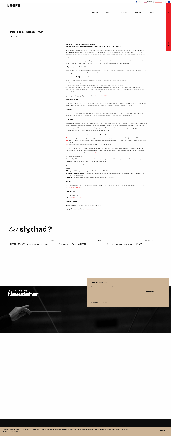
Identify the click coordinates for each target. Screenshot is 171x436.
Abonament (105, 302)
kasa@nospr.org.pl (76, 197)
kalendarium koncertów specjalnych (98, 153)
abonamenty (89, 209)
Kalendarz (94, 13)
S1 (66, 138)
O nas (152, 13)
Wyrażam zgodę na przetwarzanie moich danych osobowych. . (110, 287)
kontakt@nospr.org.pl (75, 187)
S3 (67, 144)
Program (109, 13)
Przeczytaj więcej (14, 431)
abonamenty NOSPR (101, 96)
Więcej (124, 287)
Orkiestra (123, 13)
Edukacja (138, 13)
